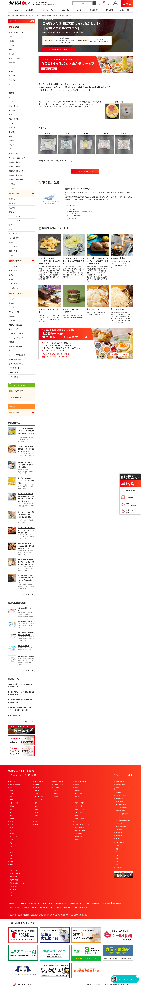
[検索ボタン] (94, 3)
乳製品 (11, 71)
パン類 (11, 41)
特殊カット (13, 212)
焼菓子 (11, 140)
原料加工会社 (119, 801)
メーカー (12, 320)
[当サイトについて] (104, 1)
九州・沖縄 (119, 867)
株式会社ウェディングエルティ (79, 189)
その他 (11, 188)
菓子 (10, 114)
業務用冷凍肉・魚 (15, 175)
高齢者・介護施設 (15, 346)
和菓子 (11, 136)
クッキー (12, 127)
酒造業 (11, 342)
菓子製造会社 (73, 219)
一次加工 (12, 184)
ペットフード (14, 153)
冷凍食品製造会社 (120, 811)
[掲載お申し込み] (127, 1)
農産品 (11, 54)
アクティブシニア (15, 266)
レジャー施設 (14, 329)
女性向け (12, 279)
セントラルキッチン (16, 338)
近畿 (117, 858)
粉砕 (10, 225)
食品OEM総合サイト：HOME (16, 16)
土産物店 (12, 307)
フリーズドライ (14, 216)
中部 (117, 855)
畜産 (10, 67)
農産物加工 (13, 199)
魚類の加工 (13, 207)
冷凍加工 (12, 242)
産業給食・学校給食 (16, 333)
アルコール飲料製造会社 (122, 795)
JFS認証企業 (13, 372)
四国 (117, 864)
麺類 (10, 49)
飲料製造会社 (119, 792)
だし (10, 97)
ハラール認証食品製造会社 (18, 355)
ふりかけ (12, 101)
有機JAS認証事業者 (16, 364)
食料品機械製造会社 (121, 805)
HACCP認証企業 (15, 359)
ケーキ (11, 123)
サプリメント (14, 75)
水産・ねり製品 (14, 58)
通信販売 (12, 316)
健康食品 (12, 62)
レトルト (12, 110)
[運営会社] (115, 1)
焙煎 (10, 229)
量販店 (11, 303)
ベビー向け (13, 270)
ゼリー (11, 84)
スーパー (12, 299)
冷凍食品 (12, 80)
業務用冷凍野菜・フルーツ (18, 171)
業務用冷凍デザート (16, 179)
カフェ (11, 351)
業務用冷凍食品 (14, 162)
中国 (117, 861)
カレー (11, 88)
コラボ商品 (13, 283)
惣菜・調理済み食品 (16, 32)
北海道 (117, 846)
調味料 (11, 93)
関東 (117, 852)
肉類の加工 (13, 203)
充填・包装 (13, 251)
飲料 (10, 36)
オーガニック (14, 288)
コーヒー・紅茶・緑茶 (17, 158)
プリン (11, 149)
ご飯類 (11, 45)
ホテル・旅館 (14, 312)
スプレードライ (14, 220)
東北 (117, 849)
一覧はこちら (29, 594)
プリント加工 (14, 246)
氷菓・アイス (14, 119)
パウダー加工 (14, 233)
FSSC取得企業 (14, 368)
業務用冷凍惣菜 (14, 166)
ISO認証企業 (13, 377)
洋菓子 (11, 145)
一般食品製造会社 (120, 784)
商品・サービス (30, 16)
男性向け (12, 275)
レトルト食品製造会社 (122, 808)
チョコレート (14, 132)
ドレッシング (14, 106)
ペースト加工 (14, 238)
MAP (89, 211)
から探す (14, 26)
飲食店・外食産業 (15, 325)
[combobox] (82, 3)
